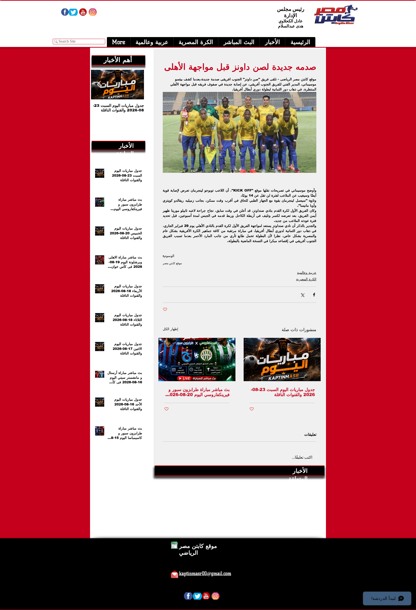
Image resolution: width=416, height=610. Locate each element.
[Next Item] (99, 84)
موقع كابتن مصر (172, 263)
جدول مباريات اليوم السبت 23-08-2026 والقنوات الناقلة (283, 392)
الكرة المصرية (306, 279)
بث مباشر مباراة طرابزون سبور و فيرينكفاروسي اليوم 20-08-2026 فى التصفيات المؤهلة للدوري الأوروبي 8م (198, 392)
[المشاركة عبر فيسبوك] (314, 294)
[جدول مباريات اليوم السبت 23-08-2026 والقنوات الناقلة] (282, 359)
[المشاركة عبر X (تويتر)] (302, 294)
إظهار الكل (170, 329)
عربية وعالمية (306, 273)
